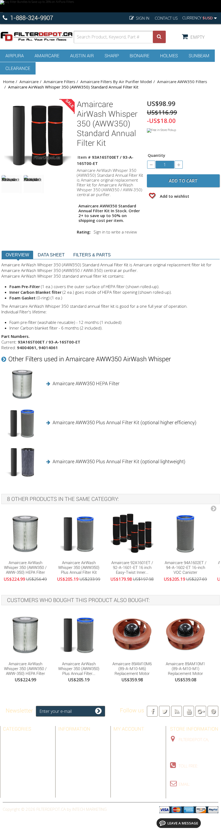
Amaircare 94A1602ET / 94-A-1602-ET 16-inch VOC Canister (185, 567)
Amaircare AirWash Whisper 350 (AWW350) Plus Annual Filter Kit (78, 567)
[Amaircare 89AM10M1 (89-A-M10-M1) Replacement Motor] (185, 634)
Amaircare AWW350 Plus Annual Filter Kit (96, 422)
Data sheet (51, 255)
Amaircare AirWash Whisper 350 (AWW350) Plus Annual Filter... (78, 668)
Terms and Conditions (80, 761)
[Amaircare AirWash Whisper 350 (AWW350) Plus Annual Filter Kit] (79, 533)
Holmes (169, 55)
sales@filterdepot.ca (192, 792)
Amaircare (46, 55)
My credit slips (128, 746)
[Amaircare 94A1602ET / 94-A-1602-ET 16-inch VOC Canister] (185, 533)
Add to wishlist (174, 196)
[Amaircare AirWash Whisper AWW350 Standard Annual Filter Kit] (33, 184)
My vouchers (126, 769)
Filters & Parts (92, 255)
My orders (124, 738)
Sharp (112, 55)
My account (128, 729)
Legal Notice (71, 753)
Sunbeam (199, 55)
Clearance (17, 68)
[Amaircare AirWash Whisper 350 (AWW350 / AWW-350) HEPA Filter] (25, 533)
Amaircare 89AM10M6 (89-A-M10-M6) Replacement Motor (132, 668)
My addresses (127, 753)
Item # (84, 157)
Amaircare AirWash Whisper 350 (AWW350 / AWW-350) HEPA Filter (25, 567)
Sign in (142, 18)
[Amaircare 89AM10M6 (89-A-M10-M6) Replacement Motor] (132, 634)
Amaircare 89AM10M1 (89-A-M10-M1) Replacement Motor (185, 668)
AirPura (14, 55)
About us (67, 769)
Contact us (166, 18)
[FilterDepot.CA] (37, 36)
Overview (17, 255)
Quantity (156, 155)
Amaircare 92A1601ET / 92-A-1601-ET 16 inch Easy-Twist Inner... (132, 567)
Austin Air (82, 55)
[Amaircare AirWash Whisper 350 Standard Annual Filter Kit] (11, 184)
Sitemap (66, 777)
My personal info (131, 761)
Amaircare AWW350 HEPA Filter (86, 383)
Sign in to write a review (115, 232)
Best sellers (71, 738)
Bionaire (139, 55)
